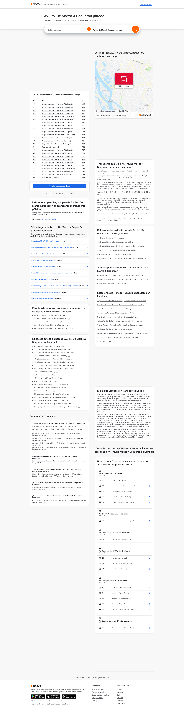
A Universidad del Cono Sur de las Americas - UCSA (114, 242)
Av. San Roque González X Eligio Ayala (110, 313)
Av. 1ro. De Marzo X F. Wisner (107, 275)
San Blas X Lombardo (104, 337)
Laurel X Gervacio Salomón (106, 309)
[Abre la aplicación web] (69, 696)
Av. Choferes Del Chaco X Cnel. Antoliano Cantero (114, 329)
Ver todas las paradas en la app (59, 186)
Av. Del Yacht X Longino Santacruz (137, 333)
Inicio (49, 28)
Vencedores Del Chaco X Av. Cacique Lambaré (126, 325)
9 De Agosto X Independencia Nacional (130, 309)
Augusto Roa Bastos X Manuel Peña (109, 301)
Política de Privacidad (53, 704)
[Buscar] (135, 29)
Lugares (120, 692)
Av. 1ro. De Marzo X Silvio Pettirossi (130, 275)
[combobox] (66, 30)
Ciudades (120, 701)
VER (64, 315)
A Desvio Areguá (118, 238)
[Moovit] (36, 4)
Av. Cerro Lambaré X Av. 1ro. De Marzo (110, 279)
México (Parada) (103, 325)
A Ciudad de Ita (102, 250)
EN (94, 701)
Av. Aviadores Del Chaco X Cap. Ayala (126, 337)
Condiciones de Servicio (38, 704)
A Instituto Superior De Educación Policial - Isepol (114, 254)
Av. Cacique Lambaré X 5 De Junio (136, 279)
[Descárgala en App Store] (53, 696)
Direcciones (121, 703)
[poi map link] (124, 89)
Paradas (120, 698)
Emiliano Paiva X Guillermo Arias (135, 301)
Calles (119, 695)
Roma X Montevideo (104, 341)
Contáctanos (66, 704)
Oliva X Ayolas (129, 313)
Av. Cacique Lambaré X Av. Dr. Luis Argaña (111, 283)
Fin (94, 28)
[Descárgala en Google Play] (38, 696)
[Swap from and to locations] (89, 29)
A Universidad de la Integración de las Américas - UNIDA (116, 246)
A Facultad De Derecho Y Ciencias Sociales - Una (114, 258)
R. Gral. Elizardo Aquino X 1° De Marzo (128, 321)
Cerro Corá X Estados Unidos (107, 305)
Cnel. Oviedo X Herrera (104, 317)
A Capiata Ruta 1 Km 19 (141, 258)
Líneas (119, 689)
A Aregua (141, 246)
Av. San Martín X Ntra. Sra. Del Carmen (110, 333)
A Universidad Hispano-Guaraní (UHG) (122, 250)
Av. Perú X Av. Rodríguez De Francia (126, 317)
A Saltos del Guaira (103, 238)
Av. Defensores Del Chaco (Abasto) (131, 305)
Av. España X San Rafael (105, 321)
